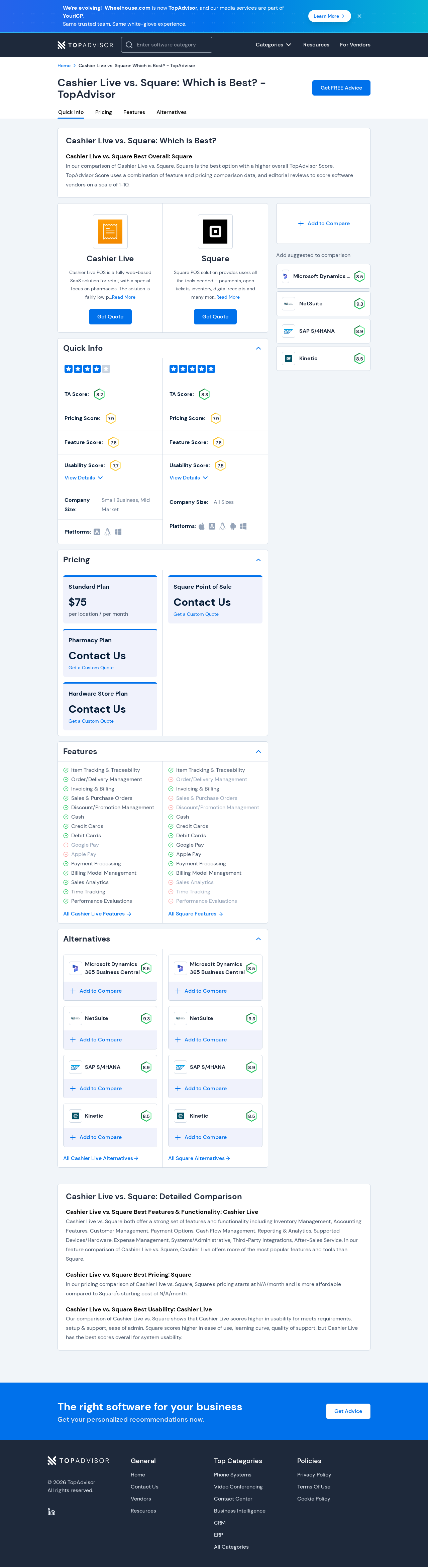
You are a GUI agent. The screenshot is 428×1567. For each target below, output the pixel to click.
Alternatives (171, 112)
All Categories (231, 1546)
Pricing (103, 112)
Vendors (141, 1498)
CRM (220, 1522)
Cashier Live (110, 258)
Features (134, 112)
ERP (218, 1534)
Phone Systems (232, 1474)
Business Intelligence (239, 1510)
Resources (143, 1510)
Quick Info (71, 112)
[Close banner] (359, 16)
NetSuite (96, 1018)
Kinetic (94, 1115)
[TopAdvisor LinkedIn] (51, 1512)
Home (138, 1474)
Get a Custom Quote (91, 668)
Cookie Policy (313, 1498)
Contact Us (144, 1486)
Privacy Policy (314, 1474)
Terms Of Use (313, 1486)
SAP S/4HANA (102, 1067)
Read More (123, 297)
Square (215, 258)
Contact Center (233, 1498)
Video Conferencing (238, 1486)
